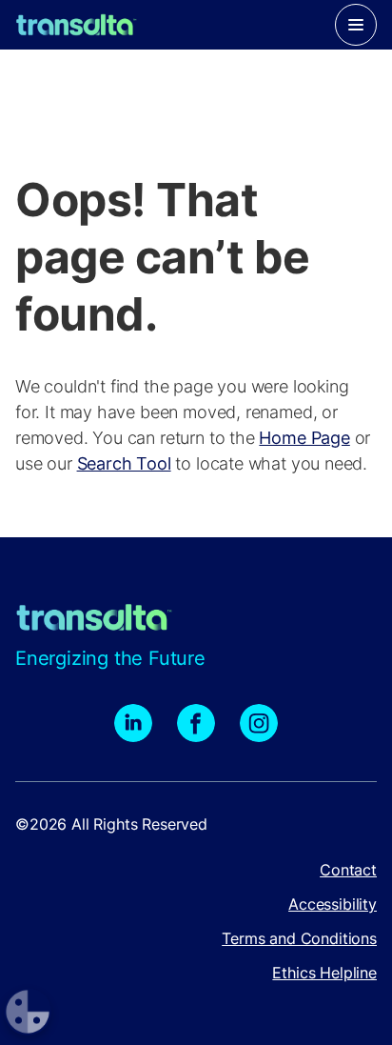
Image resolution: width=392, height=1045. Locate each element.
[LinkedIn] (133, 723)
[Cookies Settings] (27, 1011)
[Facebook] (196, 723)
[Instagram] (259, 723)
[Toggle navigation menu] (356, 25)
